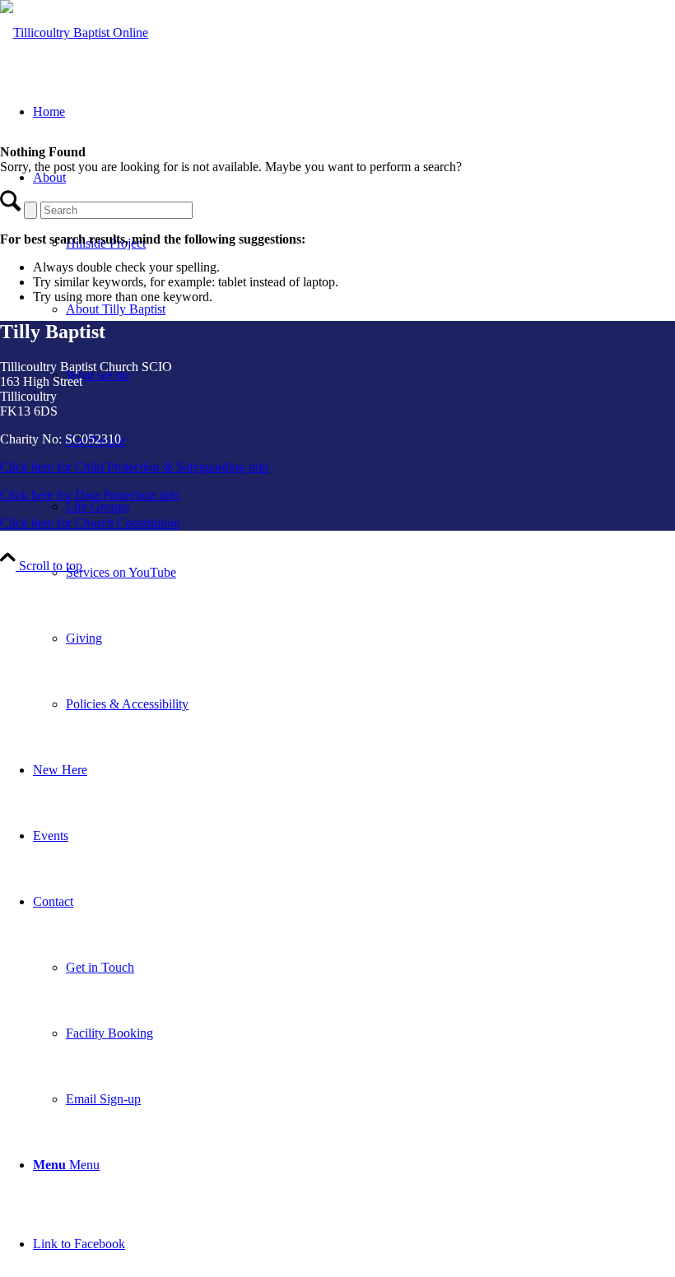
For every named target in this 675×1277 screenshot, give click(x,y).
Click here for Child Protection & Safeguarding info (134, 467)
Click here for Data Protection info (89, 495)
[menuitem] (370, 573)
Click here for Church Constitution (90, 523)
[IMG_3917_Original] (74, 32)
